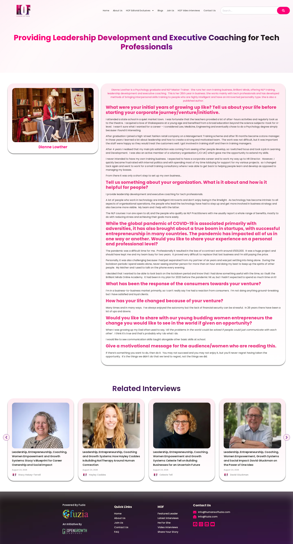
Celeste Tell (166, 474)
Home (106, 10)
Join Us (170, 10)
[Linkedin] (207, 524)
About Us (117, 10)
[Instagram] (201, 524)
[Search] (283, 10)
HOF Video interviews (189, 10)
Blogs (160, 10)
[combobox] (249, 10)
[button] (6, 437)
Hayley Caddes (97, 474)
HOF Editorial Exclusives (138, 10)
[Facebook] (195, 524)
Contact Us (210, 10)
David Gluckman (239, 474)
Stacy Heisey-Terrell (29, 474)
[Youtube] (212, 524)
